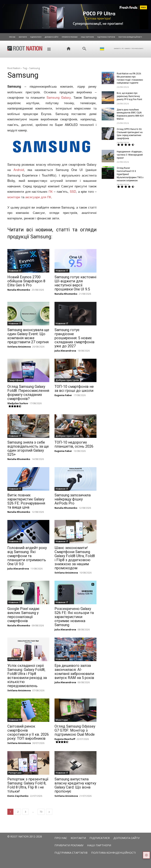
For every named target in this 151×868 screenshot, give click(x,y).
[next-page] (49, 812)
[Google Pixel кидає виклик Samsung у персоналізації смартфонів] (28, 592)
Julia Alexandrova (65, 350)
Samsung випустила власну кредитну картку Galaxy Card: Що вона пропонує (75, 785)
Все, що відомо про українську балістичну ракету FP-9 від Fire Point (129, 96)
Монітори (62, 719)
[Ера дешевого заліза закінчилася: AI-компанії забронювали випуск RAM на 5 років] (75, 649)
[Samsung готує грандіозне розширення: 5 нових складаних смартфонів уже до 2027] (75, 313)
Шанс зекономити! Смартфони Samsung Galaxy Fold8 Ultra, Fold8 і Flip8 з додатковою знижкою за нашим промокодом (75, 558)
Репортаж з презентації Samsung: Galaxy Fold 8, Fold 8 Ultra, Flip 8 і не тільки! (27, 785)
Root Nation (13, 68)
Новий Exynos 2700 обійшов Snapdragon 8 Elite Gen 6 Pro (26, 281)
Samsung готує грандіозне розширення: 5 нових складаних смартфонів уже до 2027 (74, 338)
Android (18, 169)
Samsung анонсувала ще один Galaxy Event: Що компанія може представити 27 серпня (28, 336)
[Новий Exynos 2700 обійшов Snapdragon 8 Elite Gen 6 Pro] (28, 261)
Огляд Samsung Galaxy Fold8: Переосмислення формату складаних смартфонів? (28, 392)
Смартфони (15, 380)
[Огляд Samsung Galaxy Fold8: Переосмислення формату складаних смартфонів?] (28, 370)
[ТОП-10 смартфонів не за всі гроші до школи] (75, 370)
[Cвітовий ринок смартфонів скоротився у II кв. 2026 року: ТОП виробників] (28, 710)
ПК (51, 191)
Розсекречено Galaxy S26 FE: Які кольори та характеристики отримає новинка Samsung (74, 616)
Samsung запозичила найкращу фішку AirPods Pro (73, 499)
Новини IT (14, 270)
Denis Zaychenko (18, 796)
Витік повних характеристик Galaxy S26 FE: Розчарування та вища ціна (26, 501)
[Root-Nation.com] (24, 48)
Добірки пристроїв (67, 380)
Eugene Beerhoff (65, 739)
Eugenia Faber (63, 395)
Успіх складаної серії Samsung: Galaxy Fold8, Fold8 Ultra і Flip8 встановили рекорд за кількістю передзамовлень (27, 675)
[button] (84, 48)
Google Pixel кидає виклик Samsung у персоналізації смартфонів (23, 614)
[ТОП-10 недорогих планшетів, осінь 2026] (75, 426)
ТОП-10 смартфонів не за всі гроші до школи (74, 388)
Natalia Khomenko (18, 289)
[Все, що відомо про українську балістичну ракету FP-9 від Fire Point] (108, 97)
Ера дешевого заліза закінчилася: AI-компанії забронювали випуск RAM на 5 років (74, 671)
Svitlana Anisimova (19, 346)
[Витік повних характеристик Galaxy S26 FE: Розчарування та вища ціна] (28, 479)
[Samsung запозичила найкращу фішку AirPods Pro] (75, 479)
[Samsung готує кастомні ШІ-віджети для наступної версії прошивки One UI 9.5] (75, 261)
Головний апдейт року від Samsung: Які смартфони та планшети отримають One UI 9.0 (27, 556)
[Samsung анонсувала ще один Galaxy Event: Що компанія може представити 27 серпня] (28, 313)
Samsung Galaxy (59, 97)
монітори (13, 197)
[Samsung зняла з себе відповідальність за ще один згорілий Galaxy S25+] (28, 426)
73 (41, 811)
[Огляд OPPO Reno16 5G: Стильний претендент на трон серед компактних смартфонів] (108, 133)
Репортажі (15, 772)
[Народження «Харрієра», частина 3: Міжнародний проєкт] (108, 156)
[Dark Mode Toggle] (146, 855)
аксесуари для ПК (38, 197)
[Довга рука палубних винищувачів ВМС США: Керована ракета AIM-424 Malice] (108, 114)
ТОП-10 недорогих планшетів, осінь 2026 (74, 444)
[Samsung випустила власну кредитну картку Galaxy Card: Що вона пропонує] (75, 763)
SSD (73, 191)
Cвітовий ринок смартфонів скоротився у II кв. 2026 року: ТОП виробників (28, 732)
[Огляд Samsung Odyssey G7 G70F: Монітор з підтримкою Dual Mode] (75, 710)
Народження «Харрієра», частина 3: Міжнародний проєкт (130, 154)
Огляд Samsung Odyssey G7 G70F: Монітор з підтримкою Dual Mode (75, 730)
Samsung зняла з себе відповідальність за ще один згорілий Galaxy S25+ (28, 448)
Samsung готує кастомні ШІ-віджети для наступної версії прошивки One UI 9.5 (75, 283)
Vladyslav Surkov (17, 403)
